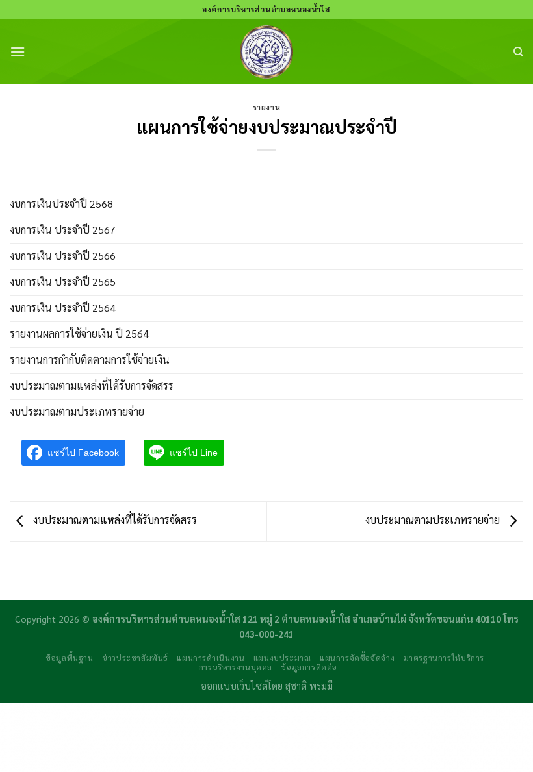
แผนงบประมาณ (282, 658)
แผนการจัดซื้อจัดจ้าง (357, 658)
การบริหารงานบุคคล (235, 667)
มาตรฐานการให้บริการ (444, 658)
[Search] (518, 52)
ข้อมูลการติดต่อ (309, 667)
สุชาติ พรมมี (309, 685)
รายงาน (266, 107)
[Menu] (17, 52)
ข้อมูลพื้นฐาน (70, 658)
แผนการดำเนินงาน (210, 658)
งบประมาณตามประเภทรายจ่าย (433, 520)
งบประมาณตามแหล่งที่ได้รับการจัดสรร (114, 520)
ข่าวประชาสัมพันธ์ (135, 658)
